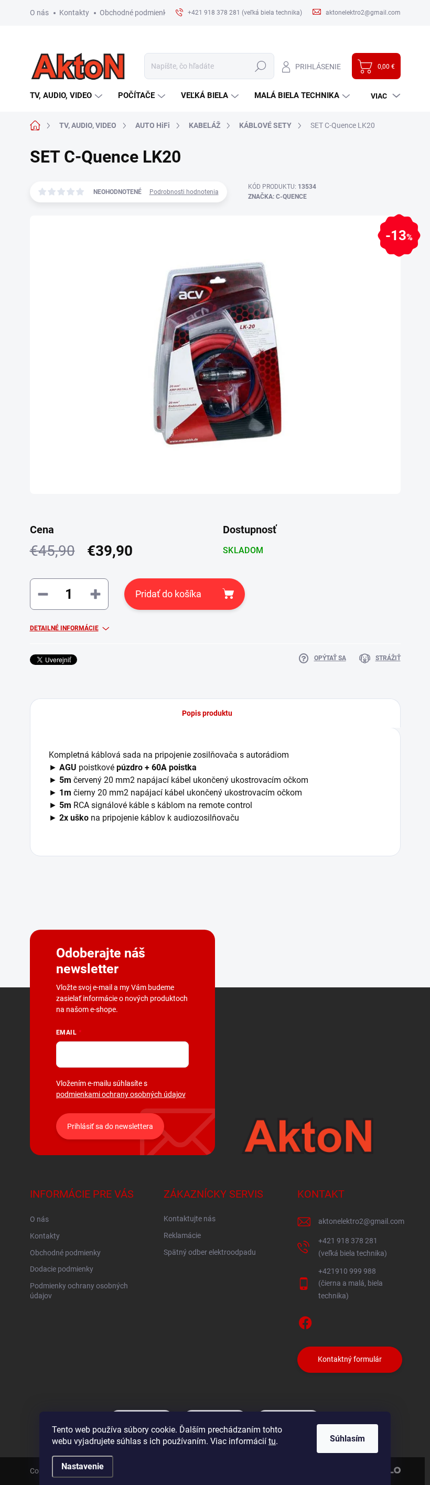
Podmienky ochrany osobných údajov (79, 1291)
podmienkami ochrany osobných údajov (121, 1094)
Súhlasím (347, 1439)
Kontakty (74, 12)
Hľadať (261, 66)
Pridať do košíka (168, 593)
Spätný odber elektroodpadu (210, 1252)
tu (272, 1441)
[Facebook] (305, 1321)
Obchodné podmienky (135, 12)
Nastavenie (82, 1466)
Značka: (277, 196)
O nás (39, 12)
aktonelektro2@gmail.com (361, 1221)
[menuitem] (67, 95)
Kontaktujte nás (190, 1218)
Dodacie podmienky (61, 1269)
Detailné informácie (64, 628)
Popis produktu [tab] (207, 713)
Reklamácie (182, 1235)
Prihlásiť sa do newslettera (110, 1126)
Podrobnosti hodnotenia (184, 192)
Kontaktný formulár (350, 1359)
